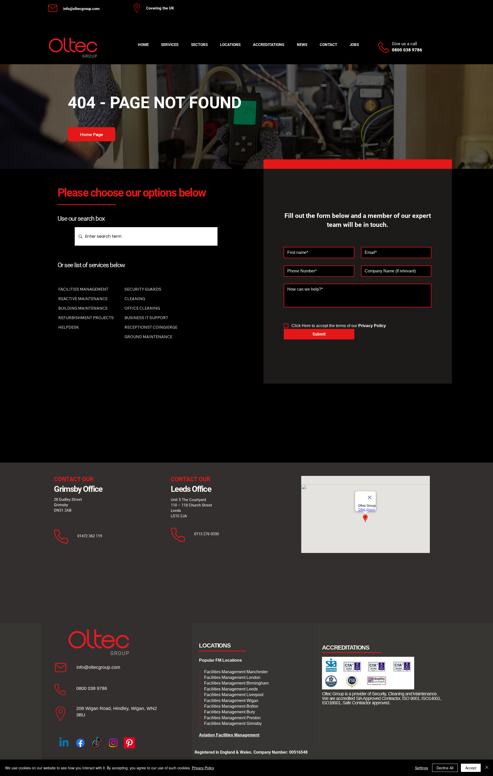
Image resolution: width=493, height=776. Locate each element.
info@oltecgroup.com (81, 8)
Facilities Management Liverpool (233, 694)
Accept (470, 767)
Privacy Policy (203, 767)
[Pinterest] (129, 743)
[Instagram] (113, 743)
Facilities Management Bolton (230, 706)
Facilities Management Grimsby (232, 723)
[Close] (487, 768)
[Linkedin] (64, 743)
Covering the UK (160, 8)
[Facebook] (80, 743)
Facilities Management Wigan (230, 700)
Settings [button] (421, 767)
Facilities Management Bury (229, 712)
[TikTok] (96, 743)
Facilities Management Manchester (233, 672)
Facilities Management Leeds (230, 689)
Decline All (445, 767)
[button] (169, 45)
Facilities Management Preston (232, 718)
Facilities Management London (231, 677)
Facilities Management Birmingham (236, 683)
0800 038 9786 (91, 688)
